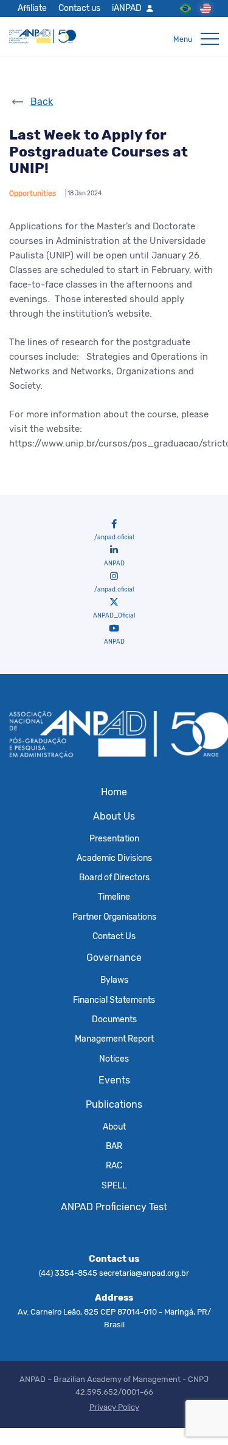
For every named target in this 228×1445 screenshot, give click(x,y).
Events (114, 1080)
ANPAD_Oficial (114, 615)
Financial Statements (114, 1000)
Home (114, 792)
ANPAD (114, 563)
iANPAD (127, 8)
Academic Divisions (114, 858)
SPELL (114, 1185)
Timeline (114, 896)
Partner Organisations (114, 916)
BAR (114, 1146)
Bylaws (114, 980)
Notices (114, 1058)
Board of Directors (114, 877)
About (114, 1126)
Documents (114, 1019)
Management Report (114, 1038)
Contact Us (114, 936)
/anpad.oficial (114, 537)
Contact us (79, 8)
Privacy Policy (114, 1407)
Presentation (114, 838)
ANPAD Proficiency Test (114, 1207)
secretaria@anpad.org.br (144, 1273)
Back (41, 101)
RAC (114, 1165)
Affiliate (32, 8)
